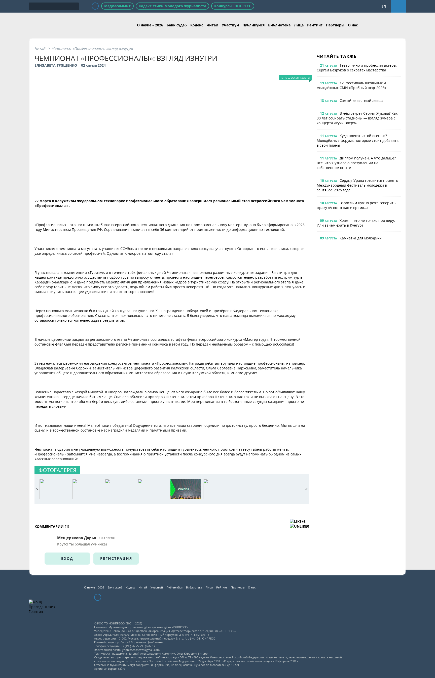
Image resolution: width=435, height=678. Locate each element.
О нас (353, 25)
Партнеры (335, 25)
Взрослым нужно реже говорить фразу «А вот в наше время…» (356, 205)
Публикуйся (253, 25)
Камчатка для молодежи (361, 238)
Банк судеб (177, 25)
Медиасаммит (117, 6)
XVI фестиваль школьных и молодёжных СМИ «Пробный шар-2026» (351, 85)
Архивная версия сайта (109, 668)
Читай (212, 25)
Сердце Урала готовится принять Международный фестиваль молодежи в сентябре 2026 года (357, 185)
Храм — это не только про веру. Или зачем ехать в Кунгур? (356, 223)
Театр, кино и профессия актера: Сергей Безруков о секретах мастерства (357, 67)
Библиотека (279, 25)
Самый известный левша (361, 100)
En (383, 6)
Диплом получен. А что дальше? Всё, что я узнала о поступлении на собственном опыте (356, 163)
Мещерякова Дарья (76, 537)
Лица (299, 25)
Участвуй (230, 25)
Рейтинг (314, 25)
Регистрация (116, 558)
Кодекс (196, 25)
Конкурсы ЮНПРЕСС (232, 6)
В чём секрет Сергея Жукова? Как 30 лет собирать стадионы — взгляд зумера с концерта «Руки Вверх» (357, 118)
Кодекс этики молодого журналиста (172, 6)
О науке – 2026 (150, 25)
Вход (67, 558)
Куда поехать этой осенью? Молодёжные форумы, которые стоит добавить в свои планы (357, 140)
